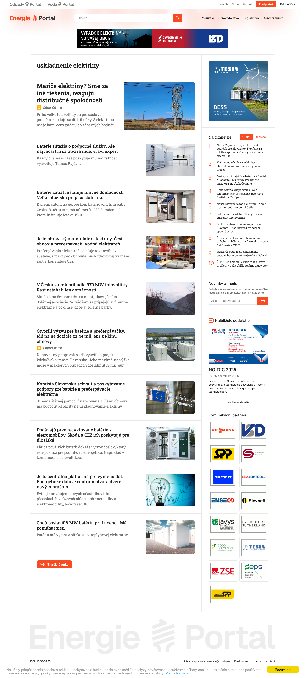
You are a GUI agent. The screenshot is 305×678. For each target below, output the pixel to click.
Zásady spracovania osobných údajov (207, 661)
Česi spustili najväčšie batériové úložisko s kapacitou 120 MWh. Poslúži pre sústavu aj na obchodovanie (242, 180)
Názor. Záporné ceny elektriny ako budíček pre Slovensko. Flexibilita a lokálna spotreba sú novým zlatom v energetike (240, 150)
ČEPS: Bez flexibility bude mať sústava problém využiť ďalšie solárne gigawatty (242, 263)
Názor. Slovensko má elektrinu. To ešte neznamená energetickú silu (241, 205)
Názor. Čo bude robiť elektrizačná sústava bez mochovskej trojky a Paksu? (242, 253)
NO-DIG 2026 (222, 370)
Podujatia (207, 18)
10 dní (246, 137)
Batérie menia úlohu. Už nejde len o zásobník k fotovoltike (239, 216)
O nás (235, 4)
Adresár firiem (273, 18)
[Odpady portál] (25, 4)
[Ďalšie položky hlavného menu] (291, 18)
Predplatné (266, 4)
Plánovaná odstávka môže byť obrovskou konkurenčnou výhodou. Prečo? (239, 166)
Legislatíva (251, 18)
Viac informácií (177, 673)
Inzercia (223, 4)
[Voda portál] (61, 4)
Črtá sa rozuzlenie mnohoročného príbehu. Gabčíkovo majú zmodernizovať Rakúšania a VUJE (242, 241)
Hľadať (177, 18)
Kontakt (247, 4)
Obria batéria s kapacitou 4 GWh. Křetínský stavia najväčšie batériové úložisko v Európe (240, 193)
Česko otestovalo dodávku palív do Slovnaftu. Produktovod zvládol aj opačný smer (239, 227)
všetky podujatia (238, 402)
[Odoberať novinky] (262, 301)
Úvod (32, 18)
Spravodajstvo (228, 18)
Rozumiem (283, 669)
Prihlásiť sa (287, 4)
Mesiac (261, 137)
